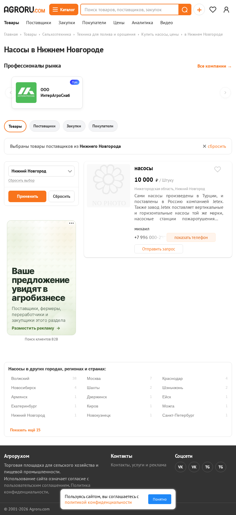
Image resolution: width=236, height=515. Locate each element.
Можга (168, 406)
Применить (27, 196)
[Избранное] (212, 9)
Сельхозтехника (56, 34)
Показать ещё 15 (25, 430)
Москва (94, 378)
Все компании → (214, 66)
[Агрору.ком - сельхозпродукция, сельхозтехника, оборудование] (24, 9)
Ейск (166, 397)
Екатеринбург (24, 406)
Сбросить (61, 196)
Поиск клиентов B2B (41, 339)
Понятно (160, 499)
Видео (166, 22)
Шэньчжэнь (172, 387)
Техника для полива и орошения (106, 34)
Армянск (19, 397)
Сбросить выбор (21, 180)
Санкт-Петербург (178, 415)
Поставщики (38, 22)
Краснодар (172, 378)
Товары (11, 22)
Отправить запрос (158, 249)
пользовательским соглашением (36, 485)
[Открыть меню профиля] (226, 9)
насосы (143, 168)
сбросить (217, 146)
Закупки (66, 22)
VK (180, 467)
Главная (11, 34)
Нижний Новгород (28, 415)
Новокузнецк (99, 415)
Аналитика (142, 22)
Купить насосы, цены (160, 34)
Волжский (20, 378)
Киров (92, 406)
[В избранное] (217, 170)
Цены (119, 22)
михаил (141, 228)
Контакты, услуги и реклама (138, 465)
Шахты (93, 387)
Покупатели (94, 22)
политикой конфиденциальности (98, 502)
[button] (184, 9)
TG (207, 467)
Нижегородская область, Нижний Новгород (169, 188)
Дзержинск (97, 397)
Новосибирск (23, 387)
